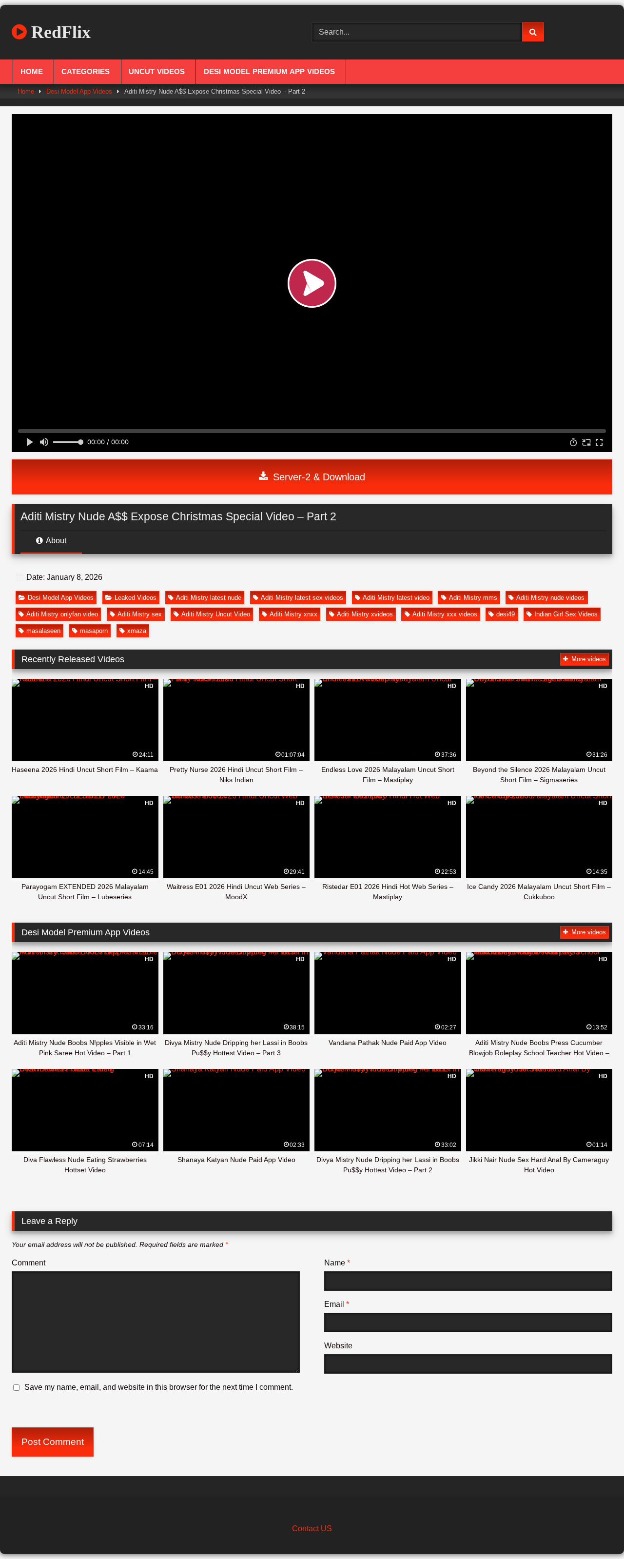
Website (338, 1346)
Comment (28, 1263)
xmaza (136, 630)
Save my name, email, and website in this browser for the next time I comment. (158, 1387)
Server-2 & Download (317, 477)
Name (337, 1263)
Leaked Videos (135, 597)
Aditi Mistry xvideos (365, 614)
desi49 (505, 614)
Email (336, 1304)
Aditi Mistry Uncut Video (215, 614)
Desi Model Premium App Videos (269, 72)
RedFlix (59, 32)
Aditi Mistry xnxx (293, 614)
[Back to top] (593, 1529)
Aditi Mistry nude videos (550, 597)
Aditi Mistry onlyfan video (62, 614)
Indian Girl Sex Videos (566, 614)
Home (31, 72)
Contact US (312, 1528)
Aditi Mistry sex (139, 614)
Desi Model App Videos (79, 91)
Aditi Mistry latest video (396, 597)
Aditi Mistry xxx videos (444, 614)
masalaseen (43, 630)
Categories (85, 72)
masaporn (94, 630)
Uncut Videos (157, 72)
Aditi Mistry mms (473, 597)
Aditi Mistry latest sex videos (302, 597)
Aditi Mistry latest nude (208, 597)
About (55, 540)
